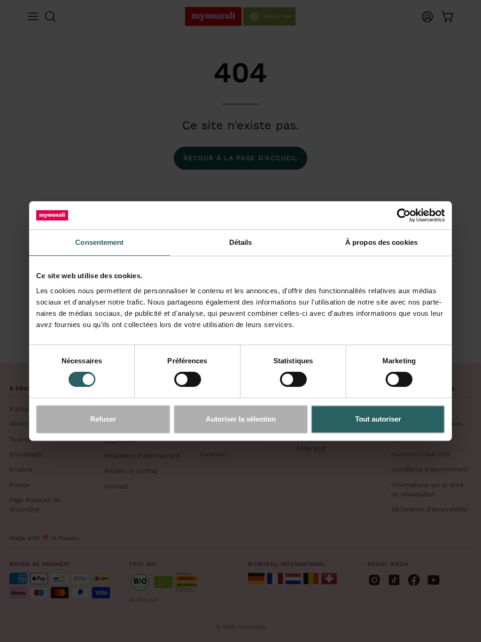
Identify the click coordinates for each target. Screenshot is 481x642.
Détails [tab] (240, 242)
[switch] (187, 379)
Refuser (103, 419)
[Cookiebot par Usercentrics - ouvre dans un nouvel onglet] (404, 215)
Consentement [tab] (99, 242)
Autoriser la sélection (241, 419)
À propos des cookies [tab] (381, 242)
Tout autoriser (378, 419)
